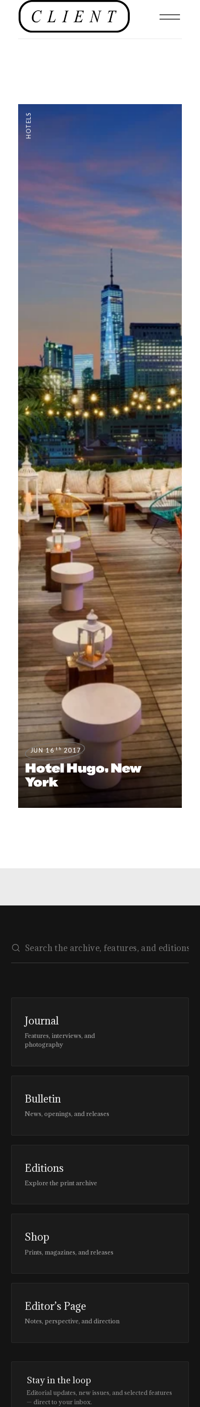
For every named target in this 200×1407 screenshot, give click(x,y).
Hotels (28, 125)
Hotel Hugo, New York (83, 775)
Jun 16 (55, 750)
